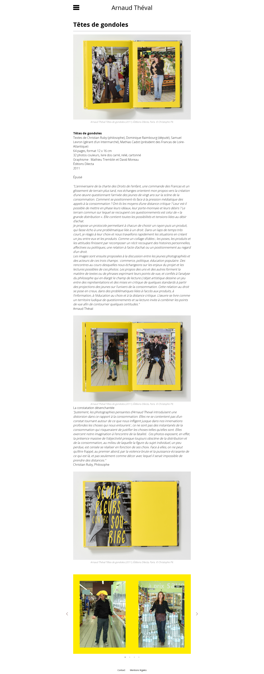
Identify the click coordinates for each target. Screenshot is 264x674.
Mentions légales (138, 670)
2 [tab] (129, 657)
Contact (121, 670)
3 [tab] (134, 657)
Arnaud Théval (132, 7)
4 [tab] (138, 657)
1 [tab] (125, 657)
